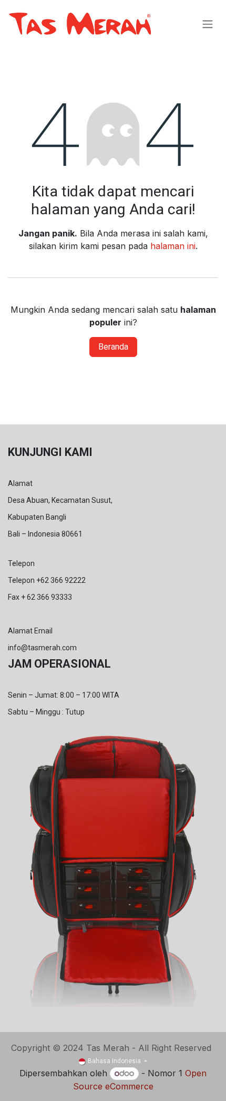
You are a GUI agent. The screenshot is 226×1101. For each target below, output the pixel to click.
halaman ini (173, 246)
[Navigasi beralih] (207, 24)
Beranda (113, 347)
